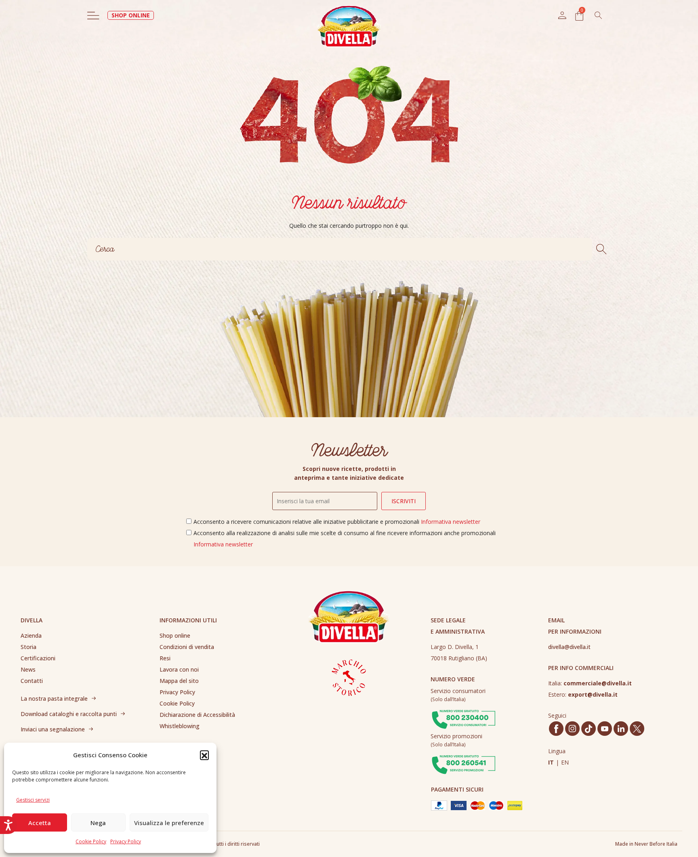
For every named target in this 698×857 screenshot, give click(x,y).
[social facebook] (556, 728)
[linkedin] (621, 728)
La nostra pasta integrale (54, 698)
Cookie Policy (91, 841)
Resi (165, 658)
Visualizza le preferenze (169, 823)
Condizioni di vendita (187, 647)
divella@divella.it (569, 647)
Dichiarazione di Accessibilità (197, 714)
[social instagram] (572, 728)
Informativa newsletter (450, 521)
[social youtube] (604, 728)
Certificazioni (38, 658)
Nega (98, 823)
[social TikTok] (588, 729)
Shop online (175, 635)
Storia (28, 647)
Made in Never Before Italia (646, 843)
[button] (204, 755)
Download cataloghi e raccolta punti (69, 714)
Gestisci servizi (33, 799)
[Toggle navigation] (93, 15)
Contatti (32, 681)
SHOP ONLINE (130, 15)
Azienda (31, 635)
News (28, 669)
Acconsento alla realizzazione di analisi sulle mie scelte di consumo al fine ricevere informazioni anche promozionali (344, 538)
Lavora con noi (179, 669)
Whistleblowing (180, 726)
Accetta (39, 823)
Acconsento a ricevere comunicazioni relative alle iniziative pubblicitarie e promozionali (336, 521)
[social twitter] (637, 729)
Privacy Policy (125, 841)
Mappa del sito (179, 681)
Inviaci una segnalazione (53, 729)
